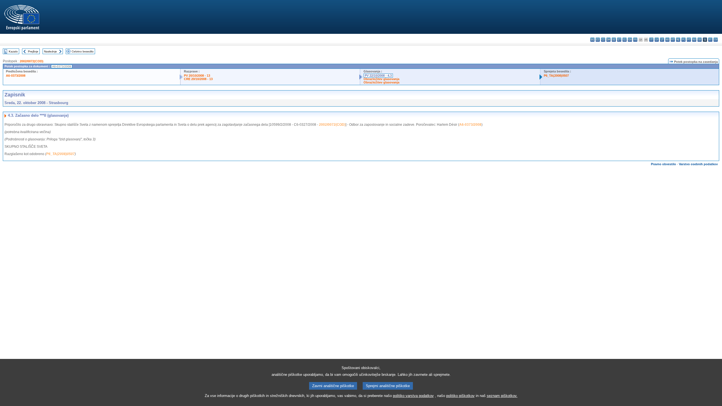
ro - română (694, 39)
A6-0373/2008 (15, 75)
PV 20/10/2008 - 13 (197, 75)
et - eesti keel (619, 39)
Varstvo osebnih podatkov (698, 164)
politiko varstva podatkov (413, 396)
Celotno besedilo (83, 51)
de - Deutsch (614, 39)
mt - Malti (673, 39)
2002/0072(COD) (31, 61)
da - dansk (608, 39)
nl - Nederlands (678, 39)
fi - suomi (710, 39)
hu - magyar (667, 39)
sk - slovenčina (699, 39)
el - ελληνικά (624, 39)
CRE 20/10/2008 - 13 (198, 79)
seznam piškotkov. (502, 396)
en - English (630, 39)
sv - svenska (716, 39)
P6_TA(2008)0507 (556, 75)
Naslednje (50, 51)
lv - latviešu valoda (657, 39)
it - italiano (651, 39)
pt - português (689, 39)
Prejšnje (33, 51)
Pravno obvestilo (663, 164)
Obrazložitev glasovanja (381, 79)
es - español (598, 39)
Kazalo (13, 51)
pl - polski (683, 39)
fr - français (635, 39)
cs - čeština (603, 39)
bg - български (592, 39)
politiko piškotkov (460, 396)
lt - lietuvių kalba (662, 39)
